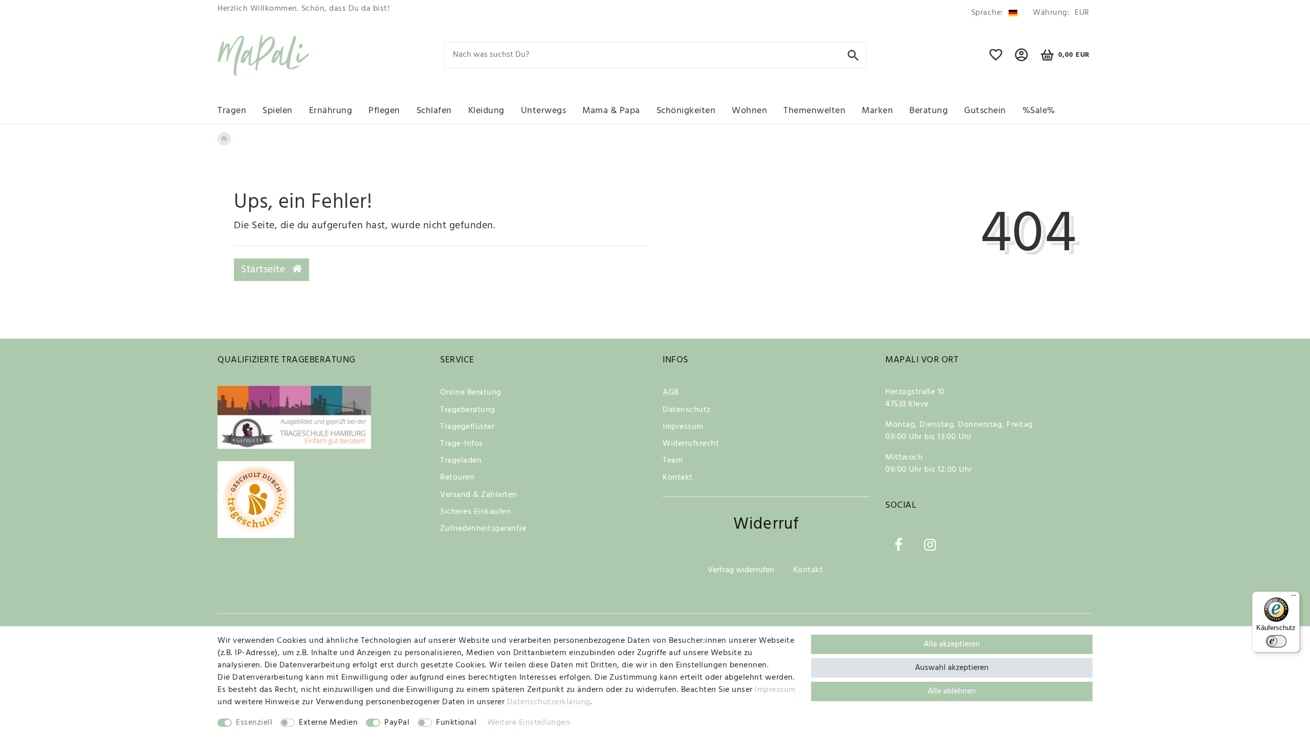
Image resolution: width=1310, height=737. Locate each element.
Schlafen (434, 110)
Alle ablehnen (952, 691)
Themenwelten (814, 110)
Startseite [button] (264, 270)
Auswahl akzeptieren (952, 668)
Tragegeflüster (467, 426)
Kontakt (678, 477)
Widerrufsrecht (691, 443)
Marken (877, 110)
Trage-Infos (461, 443)
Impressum (683, 426)
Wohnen (749, 110)
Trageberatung (467, 410)
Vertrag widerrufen (741, 570)
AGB (671, 392)
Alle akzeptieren (952, 644)
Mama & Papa (611, 110)
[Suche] (853, 54)
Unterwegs (543, 110)
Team (673, 460)
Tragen (231, 110)
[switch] (1276, 641)
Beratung (928, 110)
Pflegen (384, 110)
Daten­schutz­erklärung (549, 702)
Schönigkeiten (686, 110)
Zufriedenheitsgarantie (483, 528)
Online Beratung (470, 392)
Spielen (278, 110)
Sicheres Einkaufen (475, 511)
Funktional (456, 723)
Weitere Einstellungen (529, 723)
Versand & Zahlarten (478, 495)
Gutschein (985, 110)
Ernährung (331, 110)
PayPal (396, 723)
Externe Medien (328, 723)
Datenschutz (687, 410)
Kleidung (486, 110)
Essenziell (254, 723)
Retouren (457, 477)
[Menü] (1293, 598)
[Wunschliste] (996, 59)
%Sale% (1038, 110)
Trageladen (461, 460)
